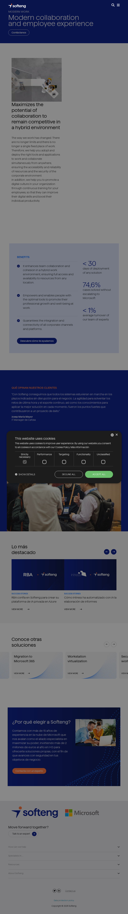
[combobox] (112, 434)
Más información (80, 447)
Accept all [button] (99, 474)
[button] (25, 474)
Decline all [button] (68, 474)
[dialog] (64, 457)
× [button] (116, 435)
